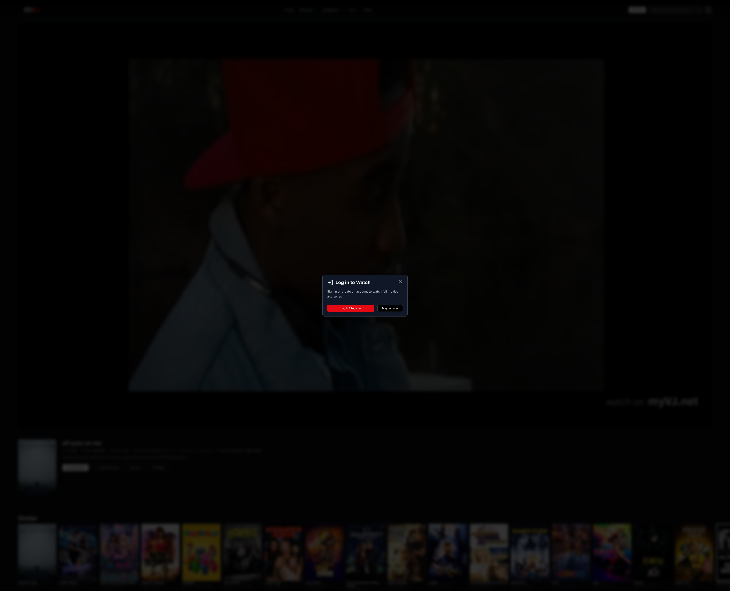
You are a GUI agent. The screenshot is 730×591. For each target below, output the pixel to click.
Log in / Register (350, 308)
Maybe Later (390, 308)
